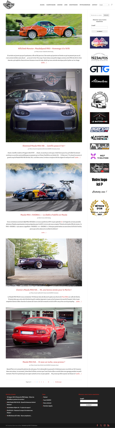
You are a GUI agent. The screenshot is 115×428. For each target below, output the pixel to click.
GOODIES (59, 5)
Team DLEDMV (47, 400)
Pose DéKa (65, 297)
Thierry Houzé (39, 51)
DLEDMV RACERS (50, 5)
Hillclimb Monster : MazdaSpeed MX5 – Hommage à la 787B (44, 48)
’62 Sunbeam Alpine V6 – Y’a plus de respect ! (19, 407)
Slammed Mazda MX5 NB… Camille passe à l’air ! (44, 146)
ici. (62, 222)
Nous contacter (47, 403)
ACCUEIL (42, 5)
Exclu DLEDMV (48, 149)
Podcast (45, 397)
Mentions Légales (47, 406)
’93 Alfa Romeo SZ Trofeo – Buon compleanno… (19, 416)
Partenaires (54, 149)
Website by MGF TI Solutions (29, 425)
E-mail (94, 25)
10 (48, 382)
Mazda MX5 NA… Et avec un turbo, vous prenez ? (44, 362)
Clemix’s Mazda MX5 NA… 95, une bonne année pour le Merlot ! (44, 290)
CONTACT (94, 5)
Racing (51, 51)
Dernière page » (58, 382)
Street (58, 149)
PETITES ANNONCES (85, 5)
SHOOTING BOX (73, 5)
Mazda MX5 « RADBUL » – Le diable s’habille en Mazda (44, 215)
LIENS (65, 5)
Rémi (40, 218)
